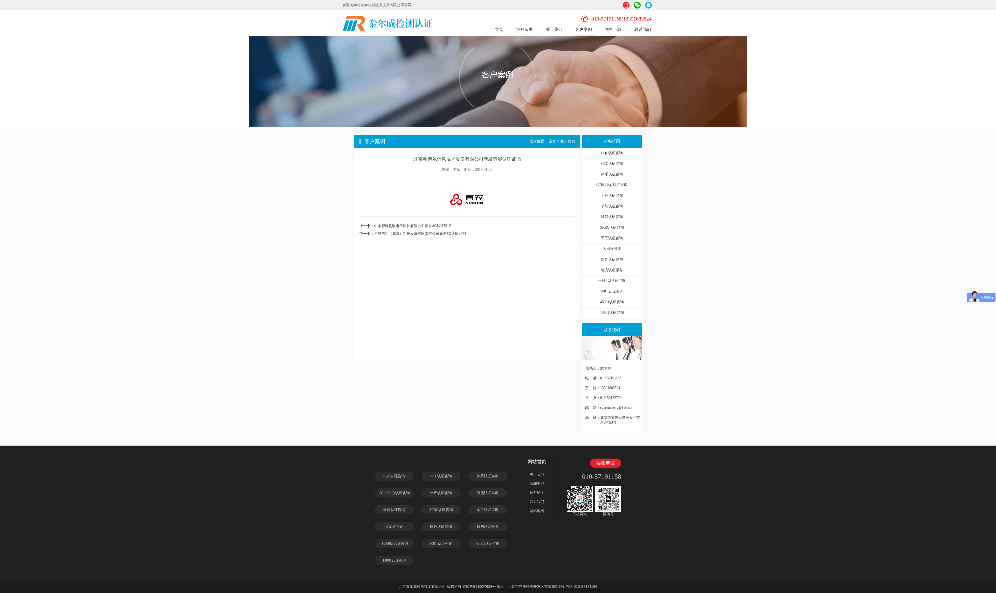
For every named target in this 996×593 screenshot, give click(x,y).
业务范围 (524, 29)
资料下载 (613, 29)
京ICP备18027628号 (479, 586)
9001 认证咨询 (611, 291)
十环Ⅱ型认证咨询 (612, 281)
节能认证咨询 (612, 206)
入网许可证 (612, 249)
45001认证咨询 (612, 302)
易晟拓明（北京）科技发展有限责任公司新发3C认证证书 (420, 233)
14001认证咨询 (612, 313)
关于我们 (554, 29)
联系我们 (642, 29)
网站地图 (537, 511)
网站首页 (537, 461)
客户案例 (583, 29)
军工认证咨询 (612, 238)
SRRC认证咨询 (612, 227)
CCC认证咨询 (612, 164)
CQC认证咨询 (612, 153)
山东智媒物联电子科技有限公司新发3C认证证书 (412, 226)
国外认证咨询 (612, 259)
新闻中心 (537, 484)
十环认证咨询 (612, 195)
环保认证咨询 (612, 217)
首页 (499, 29)
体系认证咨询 (612, 174)
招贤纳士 (537, 493)
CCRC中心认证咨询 (611, 185)
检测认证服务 (612, 270)
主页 (552, 141)
